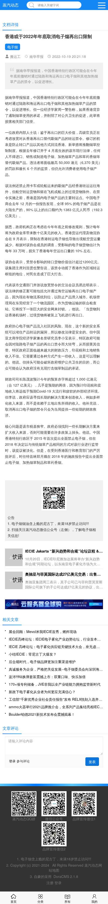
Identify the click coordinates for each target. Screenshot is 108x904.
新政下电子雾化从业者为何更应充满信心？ (42, 691)
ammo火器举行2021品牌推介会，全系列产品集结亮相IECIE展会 (56, 706)
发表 (92, 761)
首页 (14, 901)
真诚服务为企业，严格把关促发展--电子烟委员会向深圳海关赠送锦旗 (56, 669)
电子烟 (12, 46)
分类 (40, 901)
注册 (50, 882)
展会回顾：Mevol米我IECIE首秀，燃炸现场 (43, 631)
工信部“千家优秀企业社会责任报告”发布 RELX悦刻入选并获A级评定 (56, 699)
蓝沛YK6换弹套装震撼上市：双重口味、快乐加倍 (47, 676)
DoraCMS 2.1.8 (65, 876)
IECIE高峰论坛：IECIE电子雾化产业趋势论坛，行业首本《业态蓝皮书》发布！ (56, 639)
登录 (12, 761)
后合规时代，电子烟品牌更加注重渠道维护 (42, 661)
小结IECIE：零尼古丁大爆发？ (33, 654)
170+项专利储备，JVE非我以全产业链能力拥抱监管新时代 (54, 684)
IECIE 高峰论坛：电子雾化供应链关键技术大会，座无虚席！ (56, 646)
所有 (68, 901)
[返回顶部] (103, 808)
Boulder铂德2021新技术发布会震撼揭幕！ (42, 714)
